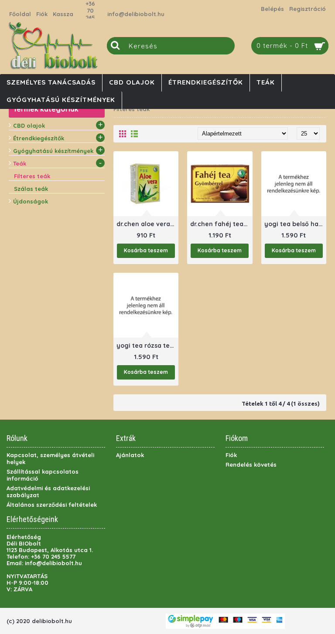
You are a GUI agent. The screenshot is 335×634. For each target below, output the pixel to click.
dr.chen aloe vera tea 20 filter (147, 224)
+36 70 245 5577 (90, 14)
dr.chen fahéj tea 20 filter (221, 224)
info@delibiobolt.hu (135, 13)
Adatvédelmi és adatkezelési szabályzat (48, 491)
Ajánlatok (130, 454)
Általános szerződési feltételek (52, 504)
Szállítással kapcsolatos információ (43, 475)
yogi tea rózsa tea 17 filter (147, 345)
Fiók (231, 454)
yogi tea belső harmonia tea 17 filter (295, 224)
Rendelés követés (251, 464)
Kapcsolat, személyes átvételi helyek (50, 458)
